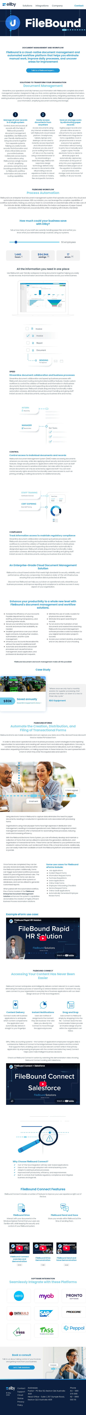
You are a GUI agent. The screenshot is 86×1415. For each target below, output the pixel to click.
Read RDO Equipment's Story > (29, 703)
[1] (21, 256)
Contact (78, 6)
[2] (48, 256)
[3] (72, 256)
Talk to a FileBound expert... (43, 70)
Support (21, 1391)
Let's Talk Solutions (21, 1367)
